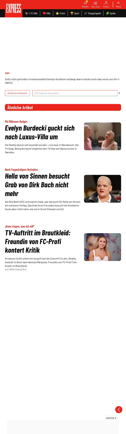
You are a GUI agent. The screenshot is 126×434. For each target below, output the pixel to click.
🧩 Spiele (110, 13)
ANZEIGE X (111, 418)
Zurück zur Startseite (17, 93)
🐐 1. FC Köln (31, 13)
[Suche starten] (119, 93)
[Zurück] (118, 409)
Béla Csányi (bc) (18, 269)
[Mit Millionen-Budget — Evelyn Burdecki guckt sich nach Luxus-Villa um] (102, 136)
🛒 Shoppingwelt (92, 13)
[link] (13, 8)
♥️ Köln (47, 13)
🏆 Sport (74, 13)
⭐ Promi (60, 13)
